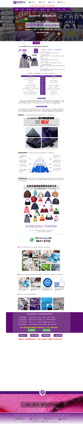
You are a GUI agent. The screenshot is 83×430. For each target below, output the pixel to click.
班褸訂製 (54, 168)
